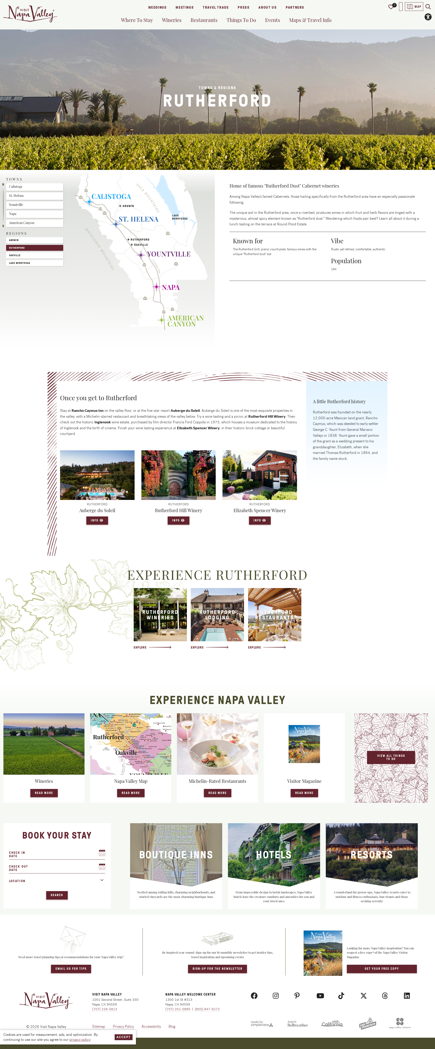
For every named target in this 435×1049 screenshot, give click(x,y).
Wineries (171, 20)
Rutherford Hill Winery (178, 510)
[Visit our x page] (363, 996)
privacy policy (79, 1039)
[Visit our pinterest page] (297, 996)
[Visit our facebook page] (254, 996)
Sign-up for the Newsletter (217, 968)
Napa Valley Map (130, 781)
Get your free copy (382, 968)
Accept (123, 1037)
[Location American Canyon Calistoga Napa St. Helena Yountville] (57, 883)
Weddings (157, 7)
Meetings (185, 7)
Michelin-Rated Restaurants (217, 781)
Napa (12, 214)
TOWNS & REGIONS (217, 88)
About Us (268, 7)
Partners (295, 7)
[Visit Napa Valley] (30, 13)
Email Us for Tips (71, 968)
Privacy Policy (123, 1026)
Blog (172, 1026)
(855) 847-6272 (207, 1009)
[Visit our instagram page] (276, 996)
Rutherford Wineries (160, 614)
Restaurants (204, 20)
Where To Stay (137, 20)
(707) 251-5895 (177, 1009)
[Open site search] (428, 6)
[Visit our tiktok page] (341, 996)
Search (57, 895)
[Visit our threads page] (385, 996)
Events (272, 20)
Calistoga (15, 186)
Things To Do (241, 20)
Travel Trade (216, 7)
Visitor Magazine (304, 781)
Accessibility (151, 1026)
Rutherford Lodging (217, 614)
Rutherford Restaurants (274, 614)
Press (243, 7)
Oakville (15, 255)
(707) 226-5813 (104, 1009)
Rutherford (17, 247)
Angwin (14, 240)
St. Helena (16, 195)
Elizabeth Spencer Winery (260, 510)
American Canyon (21, 223)
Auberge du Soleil (97, 510)
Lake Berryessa (19, 263)
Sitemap (98, 1026)
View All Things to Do (391, 757)
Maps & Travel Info (310, 20)
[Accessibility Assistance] (428, 16)
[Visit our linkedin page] (407, 996)
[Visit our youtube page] (320, 996)
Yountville (16, 205)
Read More (46, 793)
